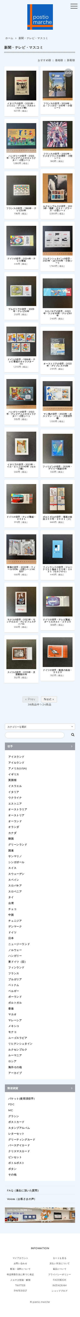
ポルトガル (15, 1002)
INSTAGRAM (59, 1285)
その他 (12, 1174)
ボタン (12, 1168)
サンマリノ (15, 856)
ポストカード (16, 1121)
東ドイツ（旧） (17, 961)
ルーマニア (15, 1055)
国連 (11, 850)
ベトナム (13, 985)
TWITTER (20, 1285)
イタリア (13, 791)
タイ (11, 897)
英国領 (12, 780)
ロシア (12, 1061)
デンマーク (15, 926)
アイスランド (16, 756)
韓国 (11, 838)
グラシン (13, 1116)
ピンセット (15, 1157)
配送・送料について (20, 1269)
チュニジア (15, 920)
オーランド (15, 821)
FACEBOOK (59, 1280)
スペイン (13, 879)
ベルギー (13, 991)
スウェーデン (16, 873)
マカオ (12, 1014)
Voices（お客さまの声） (21, 1198)
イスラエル (15, 786)
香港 (11, 1008)
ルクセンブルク (17, 1049)
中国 (11, 914)
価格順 (59, 60)
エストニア (15, 803)
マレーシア (15, 1020)
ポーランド (15, 996)
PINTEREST (20, 1290)
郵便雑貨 (12, 1088)
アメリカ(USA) (17, 768)
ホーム (9, 38)
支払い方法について (59, 1263)
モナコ (12, 1031)
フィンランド (16, 967)
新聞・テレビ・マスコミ (33, 38)
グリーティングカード (21, 1139)
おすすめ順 (44, 60)
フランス (13, 973)
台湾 (11, 903)
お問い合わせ (20, 1263)
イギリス (13, 774)
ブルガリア (15, 979)
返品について (60, 1269)
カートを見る (60, 1258)
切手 (10, 746)
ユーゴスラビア (17, 1037)
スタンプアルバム (19, 1127)
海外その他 (15, 1067)
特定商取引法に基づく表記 (20, 1274)
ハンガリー (15, 955)
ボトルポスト (16, 1162)
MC (10, 1110)
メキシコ (13, 1026)
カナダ (12, 832)
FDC (11, 1104)
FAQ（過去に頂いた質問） (23, 1190)
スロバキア (15, 885)
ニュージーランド (19, 944)
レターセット (16, 1133)
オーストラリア (17, 809)
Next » (49, 699)
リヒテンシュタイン (20, 1043)
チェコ (12, 909)
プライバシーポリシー (59, 1274)
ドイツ (12, 932)
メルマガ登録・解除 (20, 1280)
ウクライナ (15, 797)
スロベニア (15, 891)
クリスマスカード (19, 1151)
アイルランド (16, 762)
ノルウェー (15, 950)
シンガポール (16, 862)
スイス (12, 867)
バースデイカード (19, 1145)
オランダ (13, 826)
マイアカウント (20, 1258)
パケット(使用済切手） (22, 1098)
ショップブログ (59, 1290)
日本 (11, 938)
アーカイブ (15, 1072)
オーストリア (16, 815)
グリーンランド (17, 844)
